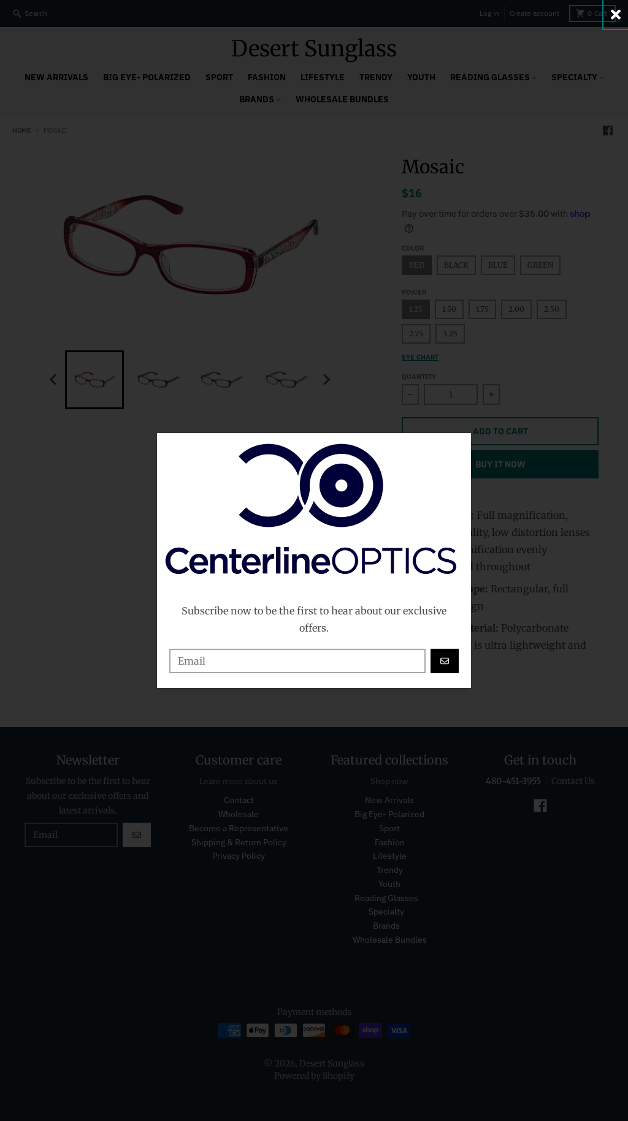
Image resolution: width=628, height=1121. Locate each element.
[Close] (615, 14)
